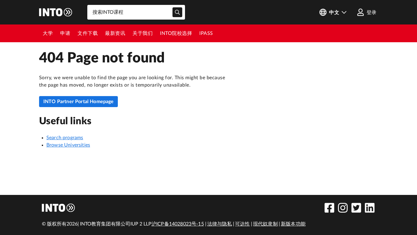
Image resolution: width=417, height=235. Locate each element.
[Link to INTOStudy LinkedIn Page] (369, 207)
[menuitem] (47, 33)
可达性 (242, 224)
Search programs (64, 137)
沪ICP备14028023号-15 (177, 224)
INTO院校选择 (176, 33)
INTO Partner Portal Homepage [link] (78, 101)
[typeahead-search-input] (177, 12)
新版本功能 (293, 224)
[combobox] (136, 12)
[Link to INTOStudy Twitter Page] (356, 207)
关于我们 (142, 33)
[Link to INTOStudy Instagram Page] (342, 207)
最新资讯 (115, 33)
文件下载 (88, 33)
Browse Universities (68, 145)
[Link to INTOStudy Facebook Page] (329, 207)
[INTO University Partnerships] (58, 207)
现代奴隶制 (265, 224)
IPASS (206, 33)
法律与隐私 (219, 224)
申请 (65, 33)
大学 (48, 33)
